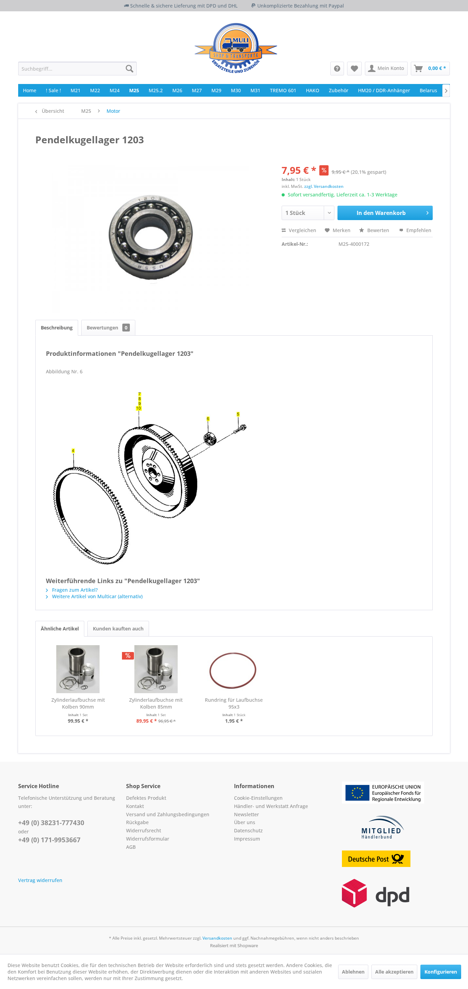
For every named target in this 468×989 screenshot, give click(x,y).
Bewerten (378, 230)
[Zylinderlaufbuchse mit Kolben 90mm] (78, 669)
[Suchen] (129, 68)
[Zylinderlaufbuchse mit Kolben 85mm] (156, 669)
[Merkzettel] (354, 68)
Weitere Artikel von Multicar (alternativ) (97, 596)
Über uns (244, 822)
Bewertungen (107, 327)
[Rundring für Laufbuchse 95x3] (234, 669)
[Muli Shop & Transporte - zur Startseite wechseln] (236, 48)
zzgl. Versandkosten (324, 186)
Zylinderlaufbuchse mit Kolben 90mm (78, 703)
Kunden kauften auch (118, 628)
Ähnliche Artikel (60, 628)
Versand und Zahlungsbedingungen (167, 814)
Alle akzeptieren (394, 971)
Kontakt (135, 806)
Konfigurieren (440, 971)
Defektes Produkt (146, 798)
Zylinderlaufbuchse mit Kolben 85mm (156, 703)
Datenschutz (248, 830)
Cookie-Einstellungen (258, 798)
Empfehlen (418, 230)
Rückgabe (137, 822)
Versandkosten (217, 938)
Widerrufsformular (147, 838)
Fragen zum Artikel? (74, 590)
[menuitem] (77, 68)
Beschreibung (57, 327)
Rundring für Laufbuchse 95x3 (234, 703)
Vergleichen (301, 230)
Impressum (247, 838)
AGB (131, 847)
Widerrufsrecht (143, 830)
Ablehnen (353, 971)
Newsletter (246, 814)
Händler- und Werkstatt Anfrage (271, 806)
